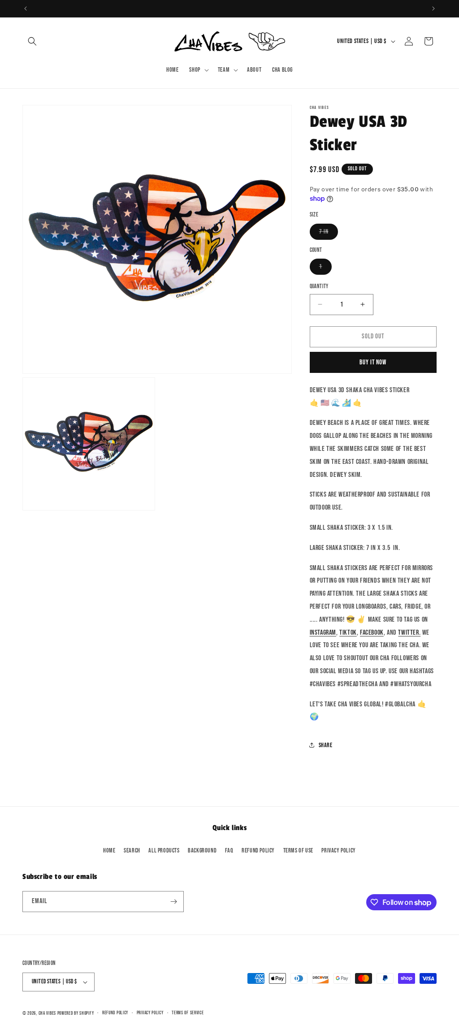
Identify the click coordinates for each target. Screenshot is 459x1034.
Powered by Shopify (75, 1013)
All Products (163, 850)
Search (132, 850)
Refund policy (258, 850)
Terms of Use (298, 850)
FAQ (229, 850)
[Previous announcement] (25, 8)
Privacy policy (150, 1013)
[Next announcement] (433, 8)
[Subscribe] (173, 901)
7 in (328, 233)
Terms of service (188, 1013)
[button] (32, 41)
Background (202, 850)
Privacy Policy (338, 850)
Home (109, 850)
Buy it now (372, 362)
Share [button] (326, 745)
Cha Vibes (47, 1013)
